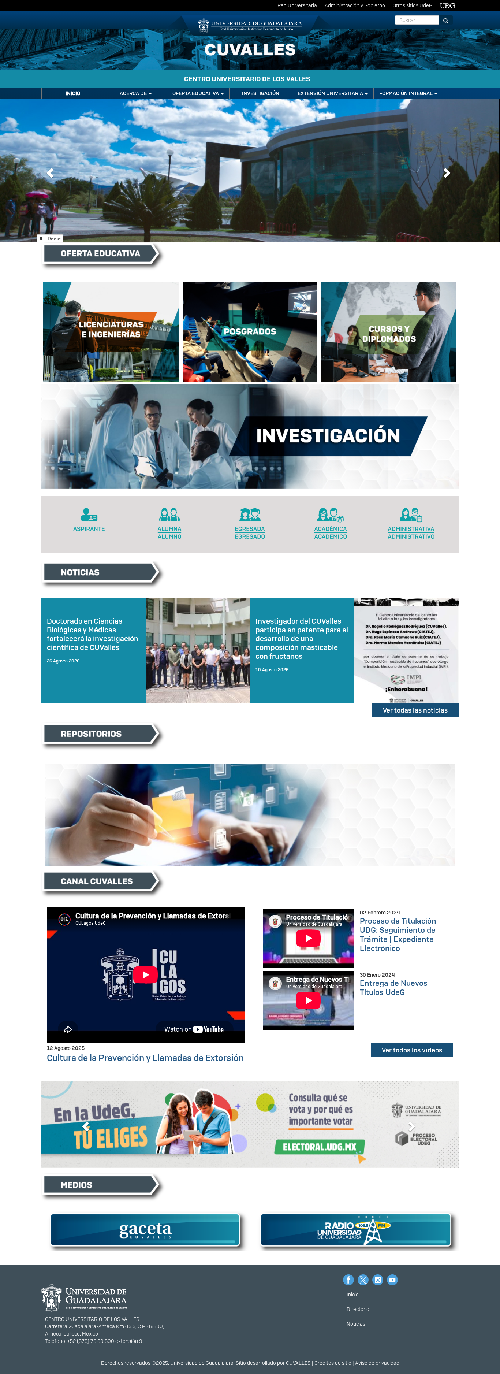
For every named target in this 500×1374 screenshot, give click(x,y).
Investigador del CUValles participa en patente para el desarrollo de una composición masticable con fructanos (301, 638)
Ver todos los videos (412, 1050)
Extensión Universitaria (331, 93)
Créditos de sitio (332, 1363)
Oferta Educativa (196, 93)
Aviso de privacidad (377, 1363)
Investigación (260, 93)
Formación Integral (406, 93)
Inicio (73, 93)
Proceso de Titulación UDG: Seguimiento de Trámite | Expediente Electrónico (398, 934)
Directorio (358, 1309)
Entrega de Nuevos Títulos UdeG (394, 987)
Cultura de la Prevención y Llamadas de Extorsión (145, 1057)
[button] (49, 170)
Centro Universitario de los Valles (247, 79)
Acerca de (134, 93)
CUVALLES (298, 1363)
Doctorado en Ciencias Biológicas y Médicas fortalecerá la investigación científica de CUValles (92, 634)
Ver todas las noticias (415, 710)
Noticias (356, 1324)
